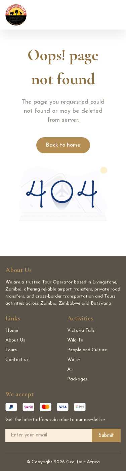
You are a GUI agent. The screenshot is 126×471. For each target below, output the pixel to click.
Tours (11, 350)
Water (73, 359)
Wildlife (75, 340)
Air (70, 369)
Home (11, 330)
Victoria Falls (81, 330)
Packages (77, 379)
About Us (15, 340)
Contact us (17, 359)
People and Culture (87, 350)
